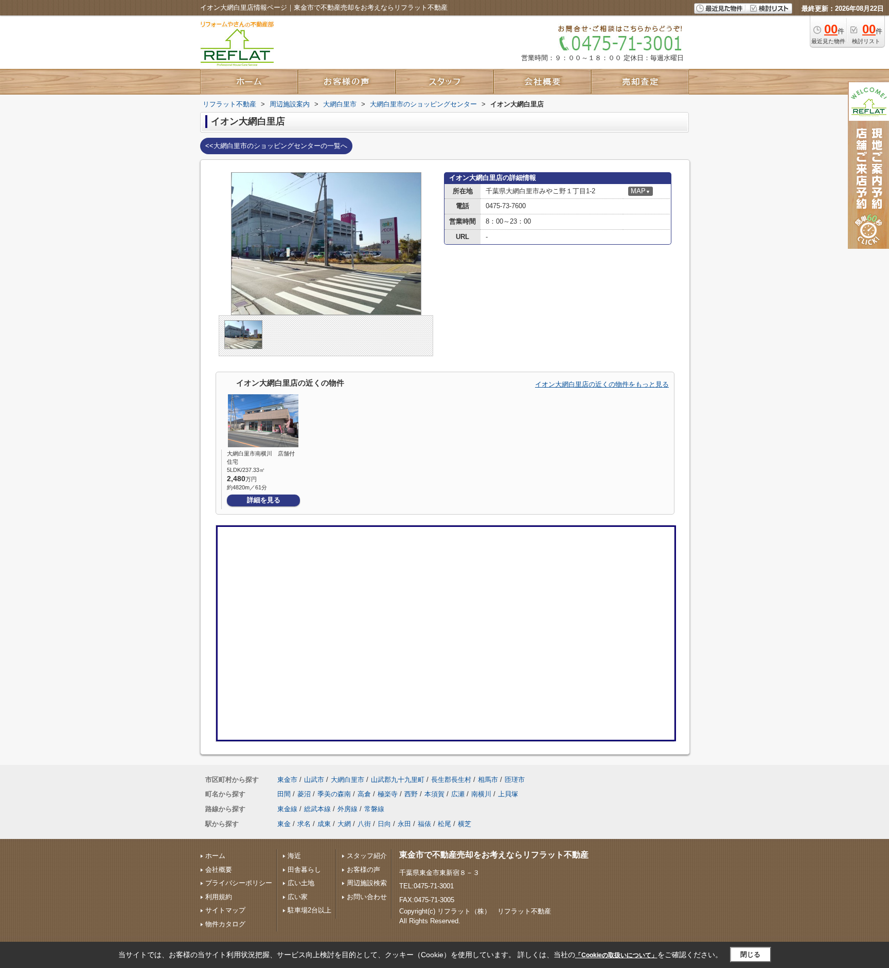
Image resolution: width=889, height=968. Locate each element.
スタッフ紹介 (367, 856)
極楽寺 (388, 794)
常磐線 (374, 809)
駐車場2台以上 (309, 910)
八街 (364, 824)
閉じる (750, 954)
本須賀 (434, 794)
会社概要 (218, 869)
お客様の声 (363, 869)
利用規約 (218, 897)
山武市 (314, 779)
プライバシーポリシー (238, 883)
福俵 (424, 824)
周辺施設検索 (367, 883)
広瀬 (458, 794)
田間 (284, 794)
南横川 (481, 794)
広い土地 (301, 883)
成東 (324, 824)
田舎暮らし (304, 869)
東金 (284, 824)
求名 (304, 824)
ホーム (215, 856)
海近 (294, 856)
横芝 (464, 824)
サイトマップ (225, 910)
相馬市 (488, 779)
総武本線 (317, 809)
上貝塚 (508, 794)
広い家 (298, 897)
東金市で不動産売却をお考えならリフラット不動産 (494, 854)
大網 (344, 824)
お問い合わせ (367, 897)
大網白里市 (347, 779)
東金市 (287, 779)
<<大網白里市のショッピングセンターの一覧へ (276, 146)
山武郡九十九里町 (397, 779)
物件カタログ (225, 924)
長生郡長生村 (451, 779)
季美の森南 (334, 794)
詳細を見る (263, 500)
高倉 (364, 794)
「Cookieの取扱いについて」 (616, 955)
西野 (411, 794)
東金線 (287, 809)
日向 (384, 824)
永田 (404, 824)
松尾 (444, 824)
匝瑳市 (515, 779)
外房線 (347, 809)
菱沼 (304, 794)
